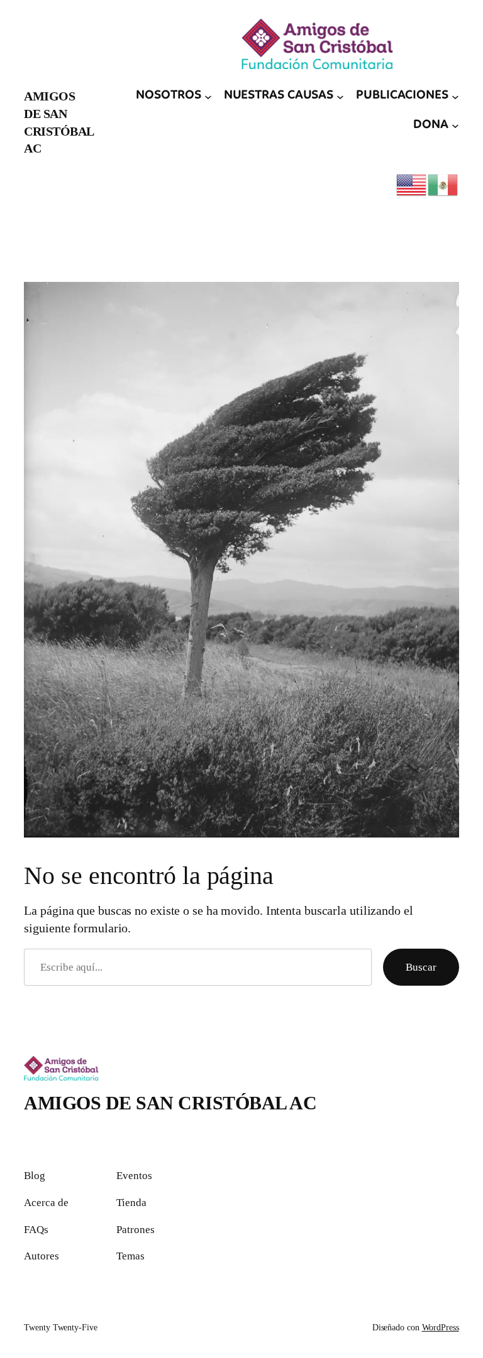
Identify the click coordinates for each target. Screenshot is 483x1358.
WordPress (440, 1327)
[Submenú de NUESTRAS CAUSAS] (340, 96)
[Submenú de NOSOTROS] (208, 96)
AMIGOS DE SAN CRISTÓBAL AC (170, 1102)
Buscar (421, 967)
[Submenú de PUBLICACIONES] (455, 96)
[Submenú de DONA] (455, 125)
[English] (412, 184)
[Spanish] (443, 184)
